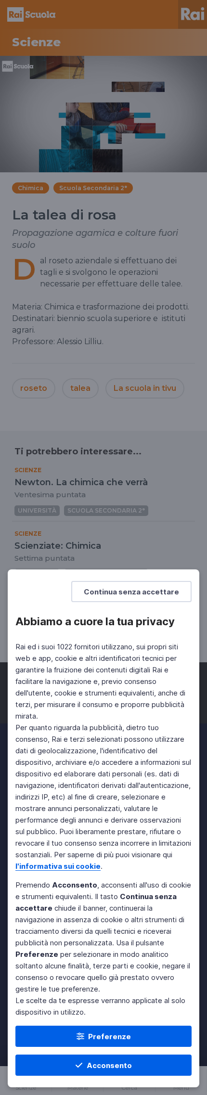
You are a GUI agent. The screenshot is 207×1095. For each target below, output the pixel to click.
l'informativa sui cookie (58, 866)
